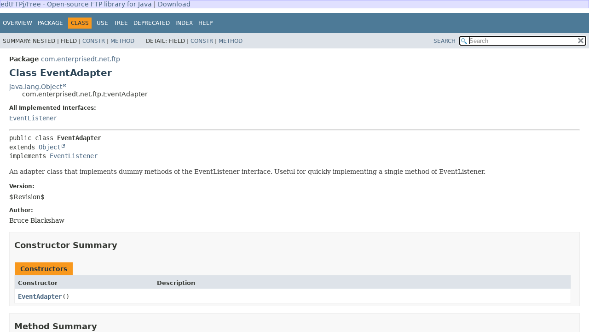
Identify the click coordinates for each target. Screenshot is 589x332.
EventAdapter (40, 296)
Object (50, 147)
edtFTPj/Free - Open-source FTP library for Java (76, 4)
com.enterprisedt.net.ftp (80, 59)
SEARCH (444, 41)
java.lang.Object (35, 86)
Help (205, 23)
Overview (17, 23)
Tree (121, 23)
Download (174, 4)
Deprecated (151, 23)
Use (102, 23)
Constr (93, 41)
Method (122, 41)
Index (184, 23)
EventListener (33, 118)
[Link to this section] (123, 245)
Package (50, 23)
